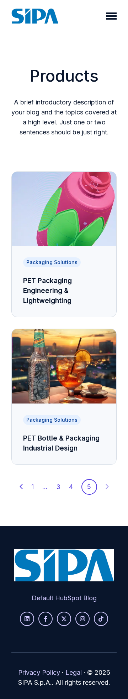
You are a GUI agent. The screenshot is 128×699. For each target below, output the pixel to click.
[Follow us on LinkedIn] (27, 619)
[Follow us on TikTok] (101, 619)
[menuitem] (64, 598)
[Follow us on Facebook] (45, 619)
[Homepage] (34, 16)
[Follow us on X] (64, 619)
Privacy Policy (39, 672)
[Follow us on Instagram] (82, 619)
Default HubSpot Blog (64, 598)
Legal (73, 672)
